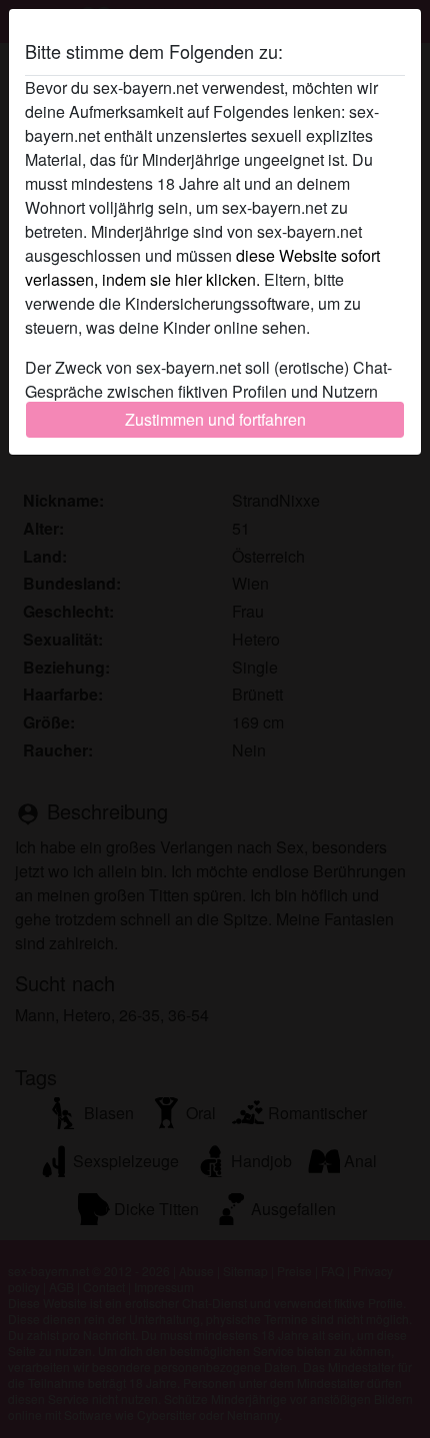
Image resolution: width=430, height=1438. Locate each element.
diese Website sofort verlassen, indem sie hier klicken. (202, 267)
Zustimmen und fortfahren (215, 419)
